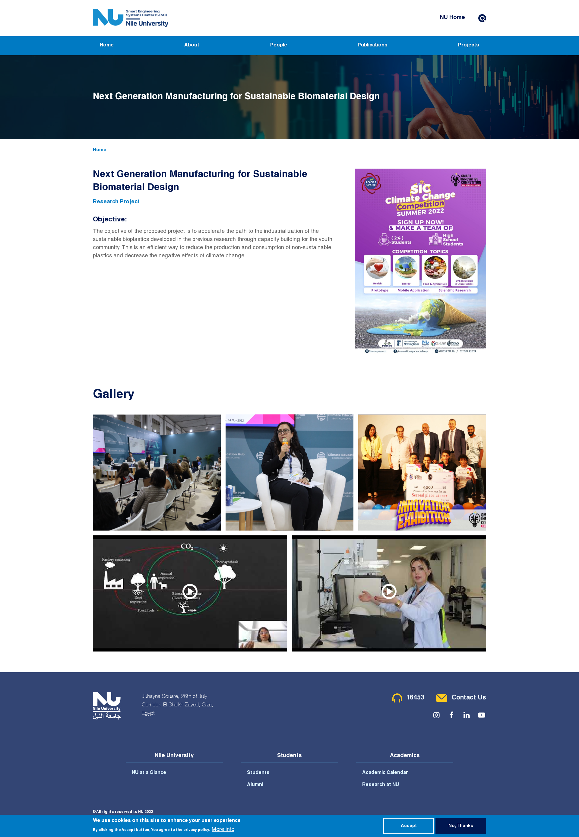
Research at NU (380, 785)
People (278, 45)
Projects (468, 45)
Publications (373, 45)
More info (223, 829)
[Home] (130, 18)
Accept (409, 826)
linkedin (466, 715)
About (191, 45)
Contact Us (469, 698)
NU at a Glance (149, 773)
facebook (451, 715)
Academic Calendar (385, 773)
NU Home (452, 18)
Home (107, 45)
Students (258, 773)
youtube (481, 715)
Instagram (436, 715)
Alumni (255, 785)
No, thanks (460, 826)
